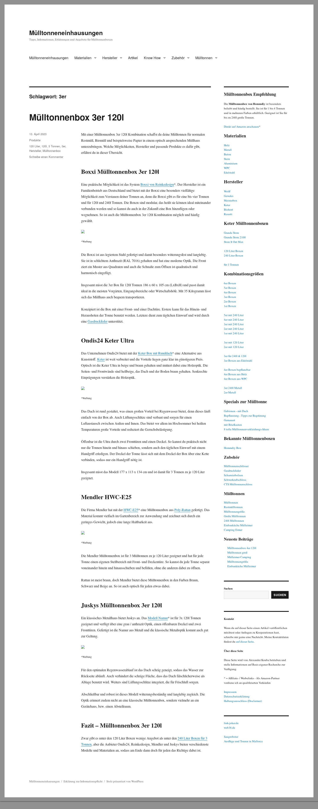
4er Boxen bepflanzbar (237, 370)
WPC (227, 168)
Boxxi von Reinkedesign (157, 184)
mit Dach (243, 411)
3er (63, 146)
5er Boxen (230, 288)
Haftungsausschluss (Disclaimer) (243, 701)
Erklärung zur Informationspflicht (83, 781)
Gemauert (229, 420)
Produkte (34, 140)
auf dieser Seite (245, 641)
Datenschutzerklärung (237, 696)
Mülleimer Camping (239, 557)
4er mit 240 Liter (234, 320)
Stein (227, 159)
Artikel (133, 57)
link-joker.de (231, 723)
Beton (227, 154)
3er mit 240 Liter (234, 324)
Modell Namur (158, 618)
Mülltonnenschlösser (236, 466)
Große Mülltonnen (235, 516)
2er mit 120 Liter (234, 347)
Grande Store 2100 (235, 237)
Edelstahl (229, 172)
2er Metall (230, 392)
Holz (227, 145)
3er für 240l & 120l (235, 356)
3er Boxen (230, 297)
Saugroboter (231, 737)
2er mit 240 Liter (234, 329)
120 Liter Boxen (233, 251)
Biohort (228, 209)
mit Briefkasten (233, 425)
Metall (228, 150)
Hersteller (109, 57)
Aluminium (230, 163)
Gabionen (229, 411)
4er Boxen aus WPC (235, 379)
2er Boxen (230, 301)
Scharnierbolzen (233, 475)
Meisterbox (230, 200)
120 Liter (34, 146)
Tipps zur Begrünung (253, 415)
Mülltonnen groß (237, 552)
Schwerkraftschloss (235, 480)
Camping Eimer (233, 530)
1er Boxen (230, 306)
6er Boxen (230, 283)
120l (44, 146)
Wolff (227, 191)
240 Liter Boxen (233, 255)
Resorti (228, 214)
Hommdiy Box (232, 448)
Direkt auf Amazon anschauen (241, 126)
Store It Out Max (233, 242)
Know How (152, 57)
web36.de (229, 727)
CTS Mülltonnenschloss (238, 484)
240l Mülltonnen (234, 521)
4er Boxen (230, 292)
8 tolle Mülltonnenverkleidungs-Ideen (246, 429)
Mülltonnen (203, 57)
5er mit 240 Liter (234, 315)
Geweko (228, 196)
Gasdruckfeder (98, 321)
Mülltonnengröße (234, 511)
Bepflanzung (231, 415)
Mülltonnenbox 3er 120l (76, 117)
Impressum (230, 692)
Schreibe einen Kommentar (46, 157)
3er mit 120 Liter (234, 342)
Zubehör (178, 57)
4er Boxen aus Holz (235, 374)
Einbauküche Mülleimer (238, 525)
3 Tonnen (54, 146)
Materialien (83, 57)
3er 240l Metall (233, 388)
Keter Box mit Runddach (155, 353)
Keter (101, 359)
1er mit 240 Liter (234, 333)
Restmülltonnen (233, 507)
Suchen (228, 588)
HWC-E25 (131, 509)
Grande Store (231, 233)
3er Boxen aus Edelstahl (238, 360)
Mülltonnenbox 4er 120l (241, 548)
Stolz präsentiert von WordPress (124, 781)
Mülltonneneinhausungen (66, 32)
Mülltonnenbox (52, 151)
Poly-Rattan (182, 509)
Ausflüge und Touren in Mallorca (243, 741)
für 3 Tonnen (231, 264)
